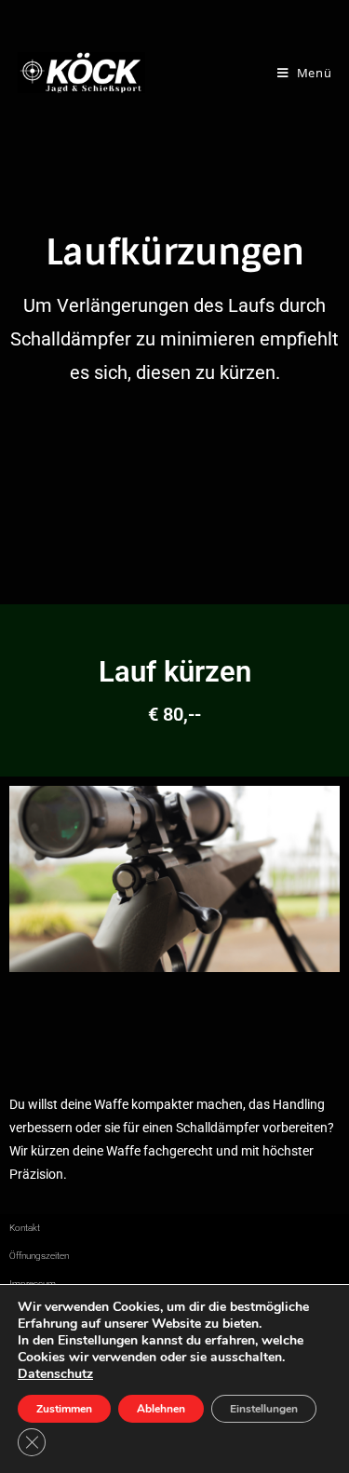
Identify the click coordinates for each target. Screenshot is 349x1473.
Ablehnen (161, 1408)
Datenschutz (55, 1374)
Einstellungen (264, 1408)
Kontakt (24, 1228)
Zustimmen (64, 1408)
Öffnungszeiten (39, 1255)
